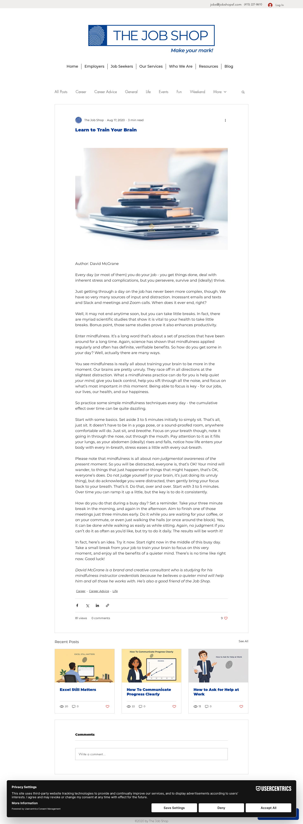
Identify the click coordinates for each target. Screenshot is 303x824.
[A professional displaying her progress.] (151, 665)
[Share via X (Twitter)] (87, 605)
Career (81, 91)
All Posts (61, 91)
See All (243, 641)
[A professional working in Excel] (84, 665)
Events (163, 91)
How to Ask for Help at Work (216, 692)
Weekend (197, 91)
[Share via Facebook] (77, 605)
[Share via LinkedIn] (97, 605)
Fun (179, 91)
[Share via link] (107, 605)
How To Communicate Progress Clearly (149, 692)
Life (148, 91)
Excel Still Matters (78, 689)
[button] (243, 91)
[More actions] (225, 120)
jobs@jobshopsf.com (226, 4)
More (217, 91)
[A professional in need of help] (218, 665)
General (131, 91)
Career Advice (105, 91)
